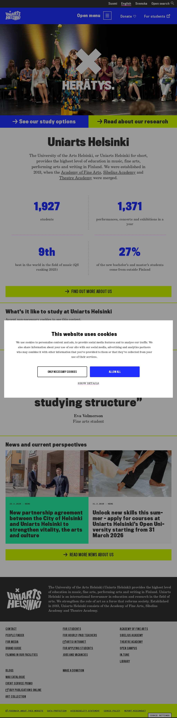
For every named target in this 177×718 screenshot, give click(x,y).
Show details (88, 383)
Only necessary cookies (62, 371)
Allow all (115, 371)
